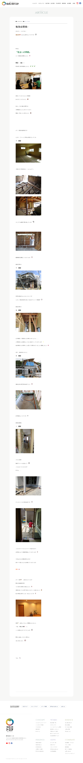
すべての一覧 (53, 742)
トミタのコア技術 (39, 724)
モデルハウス (41, 3)
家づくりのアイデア (54, 733)
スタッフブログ (27, 21)
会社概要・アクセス (69, 742)
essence (69, 720)
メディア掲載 (44, 706)
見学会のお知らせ (54, 706)
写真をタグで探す (54, 731)
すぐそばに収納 (68, 727)
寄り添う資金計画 (39, 751)
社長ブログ (25, 706)
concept (40, 720)
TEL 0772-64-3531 (10, 739)
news (53, 740)
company (70, 740)
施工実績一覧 (53, 722)
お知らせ (63, 706)
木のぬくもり (68, 731)
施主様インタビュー (54, 729)
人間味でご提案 (39, 749)
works (53, 720)
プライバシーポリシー (70, 753)
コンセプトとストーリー (41, 722)
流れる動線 (67, 724)
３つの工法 (38, 727)
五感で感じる (39, 744)
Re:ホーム (38, 731)
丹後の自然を (39, 742)
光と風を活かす (68, 722)
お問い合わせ (68, 751)
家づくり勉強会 (68, 749)
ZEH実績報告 (53, 751)
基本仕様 (38, 729)
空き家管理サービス (54, 735)
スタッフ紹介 (68, 744)
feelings (40, 740)
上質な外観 (67, 729)
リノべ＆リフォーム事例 (55, 727)
